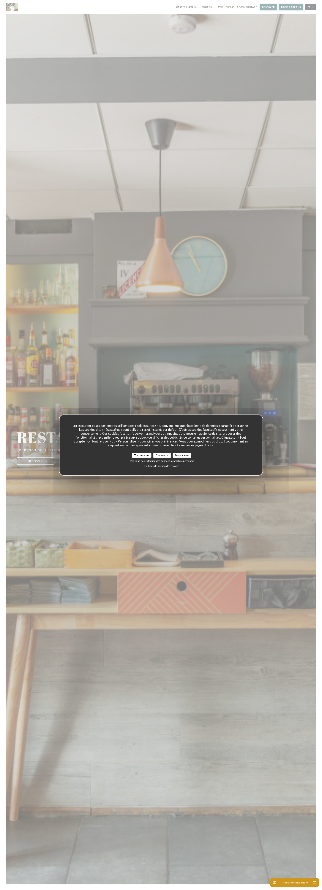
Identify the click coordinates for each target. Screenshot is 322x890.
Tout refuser (162, 455)
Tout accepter (141, 455)
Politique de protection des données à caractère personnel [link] (162, 460)
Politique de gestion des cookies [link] (161, 465)
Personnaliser (182, 455)
